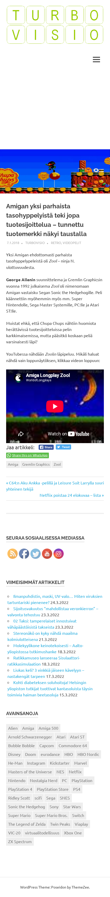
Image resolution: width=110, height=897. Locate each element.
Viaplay (81, 823)
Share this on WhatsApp (30, 455)
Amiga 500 (48, 727)
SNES (65, 797)
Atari (61, 736)
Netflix (75, 771)
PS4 (76, 789)
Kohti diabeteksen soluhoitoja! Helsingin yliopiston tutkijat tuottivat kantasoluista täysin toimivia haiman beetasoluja (50, 688)
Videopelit (72, 242)
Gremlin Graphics (36, 464)
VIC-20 (14, 832)
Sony (54, 806)
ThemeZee (80, 887)
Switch (78, 815)
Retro (56, 242)
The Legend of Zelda (27, 823)
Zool (57, 464)
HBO (68, 754)
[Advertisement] (55, 110)
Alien (13, 727)
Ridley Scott (19, 797)
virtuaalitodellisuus (42, 832)
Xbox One (73, 832)
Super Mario (19, 815)
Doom (30, 754)
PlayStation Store (53, 789)
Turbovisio (35, 242)
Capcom (46, 745)
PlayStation (82, 780)
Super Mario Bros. (51, 815)
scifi (38, 797)
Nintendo (16, 780)
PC (64, 780)
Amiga (13, 464)
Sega (50, 797)
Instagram (36, 762)
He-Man (15, 762)
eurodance (50, 754)
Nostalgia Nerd (43, 780)
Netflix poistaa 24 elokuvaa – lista (70, 495)
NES (60, 771)
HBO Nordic (88, 754)
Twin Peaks (60, 823)
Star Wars (72, 806)
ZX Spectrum (20, 841)
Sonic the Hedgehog (26, 806)
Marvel (80, 762)
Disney (14, 754)
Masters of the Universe (30, 771)
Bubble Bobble (21, 745)
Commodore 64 (73, 745)
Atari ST (77, 736)
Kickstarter (60, 762)
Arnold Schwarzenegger (30, 736)
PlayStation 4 (20, 789)
